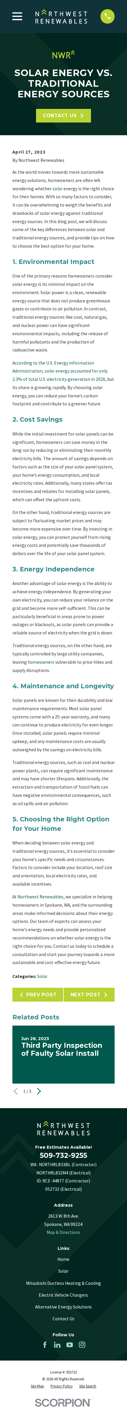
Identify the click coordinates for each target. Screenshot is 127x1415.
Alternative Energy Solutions (63, 1307)
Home (63, 1259)
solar (58, 188)
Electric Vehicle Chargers (63, 1295)
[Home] (61, 16)
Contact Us (60, 115)
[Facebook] (45, 1345)
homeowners (41, 662)
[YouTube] (69, 1345)
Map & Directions (63, 1232)
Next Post (86, 994)
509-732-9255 (63, 1155)
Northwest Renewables (40, 897)
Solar (42, 976)
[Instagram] (82, 1345)
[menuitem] (37, 1386)
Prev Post (41, 994)
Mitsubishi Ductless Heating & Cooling (63, 1283)
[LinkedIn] (57, 1345)
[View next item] (39, 1091)
